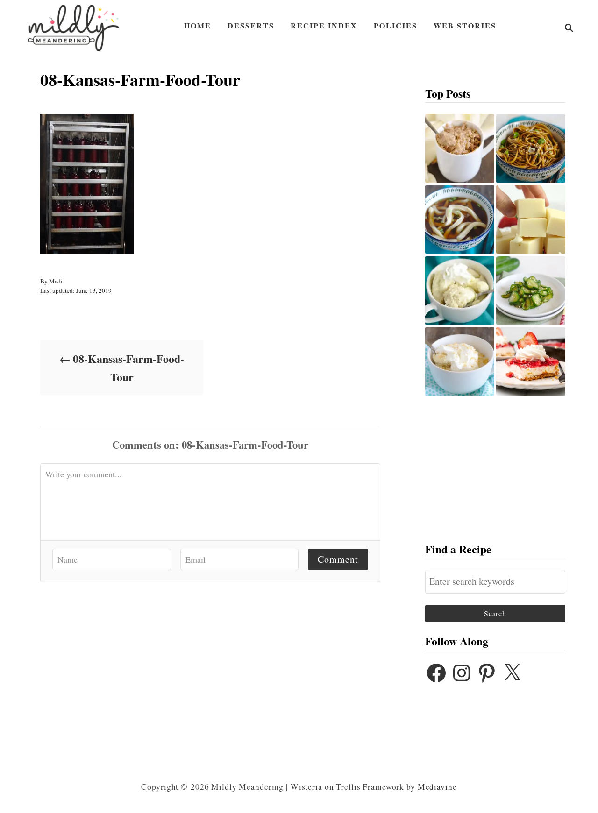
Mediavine (437, 786)
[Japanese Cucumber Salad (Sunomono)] (530, 290)
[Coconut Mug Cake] (459, 361)
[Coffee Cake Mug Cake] (459, 148)
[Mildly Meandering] (73, 28)
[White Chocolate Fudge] (530, 219)
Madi (56, 281)
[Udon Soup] (459, 219)
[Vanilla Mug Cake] (459, 290)
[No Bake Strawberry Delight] (530, 361)
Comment (338, 559)
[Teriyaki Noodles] (530, 148)
